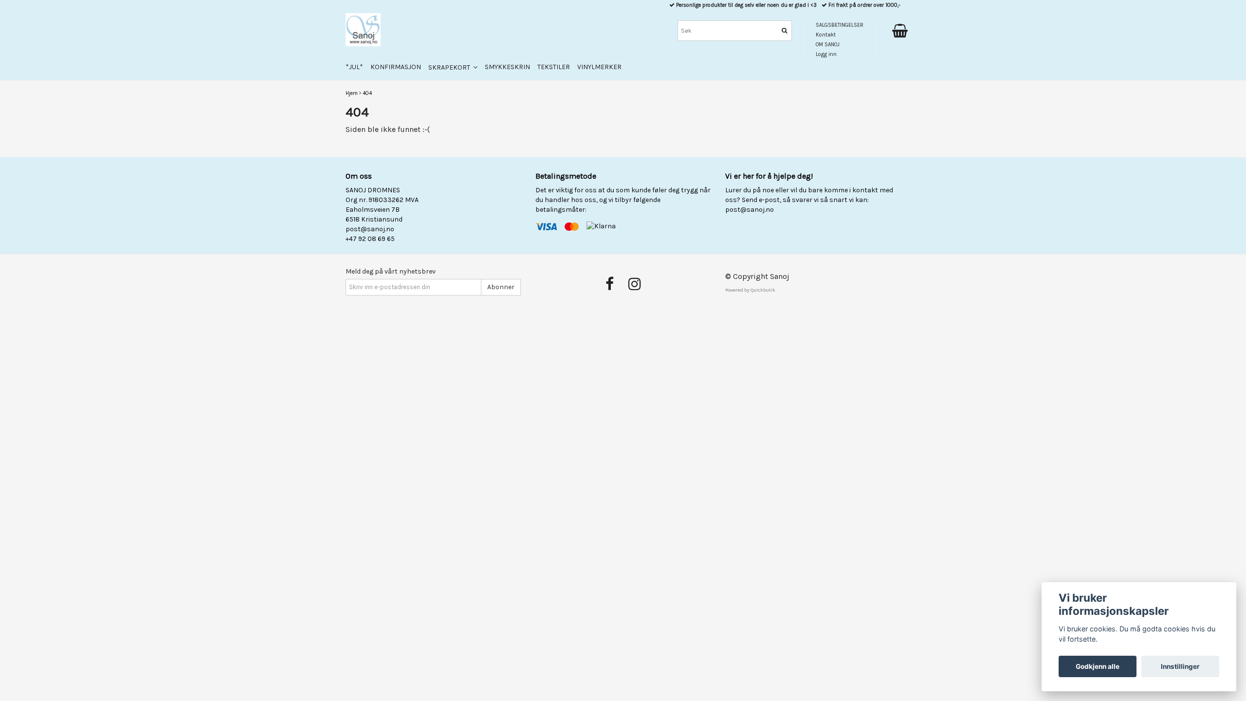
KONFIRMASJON (395, 67)
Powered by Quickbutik (750, 290)
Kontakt (826, 35)
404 (367, 93)
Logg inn (826, 54)
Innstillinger (1180, 666)
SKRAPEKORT (450, 67)
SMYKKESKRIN (507, 67)
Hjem (352, 93)
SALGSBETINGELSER (839, 25)
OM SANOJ (828, 44)
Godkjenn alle (1097, 666)
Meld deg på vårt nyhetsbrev (391, 271)
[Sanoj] (363, 29)
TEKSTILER (553, 67)
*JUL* (354, 67)
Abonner (500, 287)
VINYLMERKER (599, 67)
